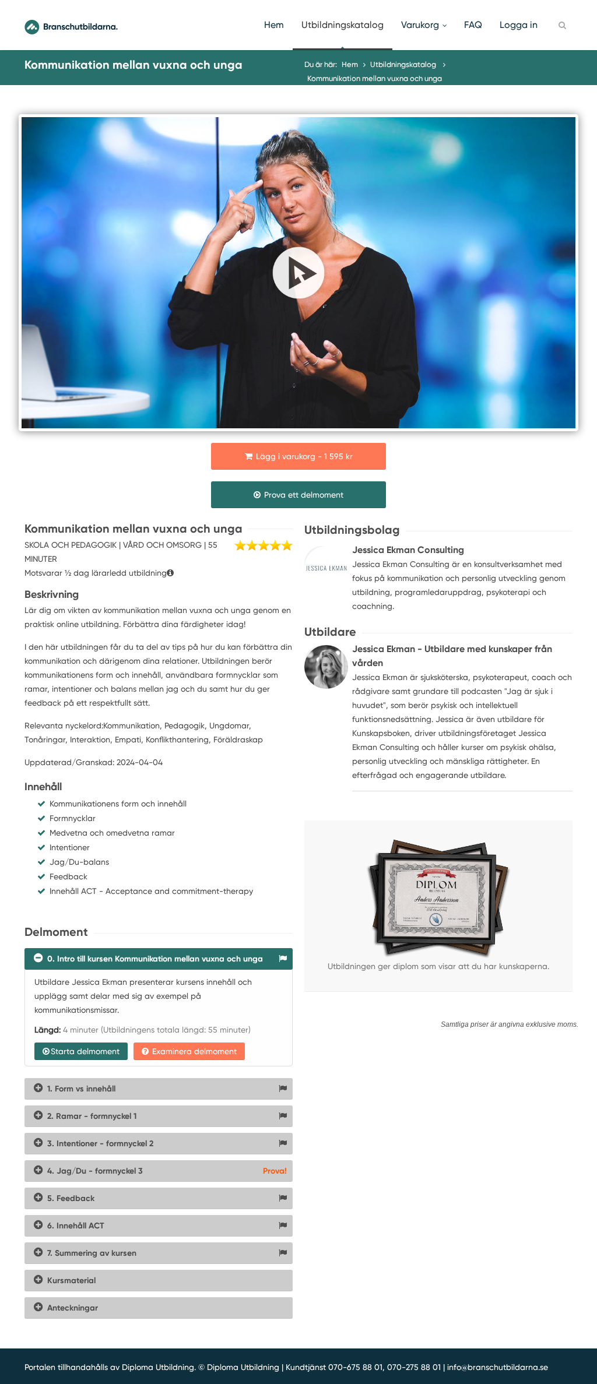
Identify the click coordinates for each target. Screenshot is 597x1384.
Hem (274, 24)
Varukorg (420, 24)
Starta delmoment (85, 1051)
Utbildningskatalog (342, 24)
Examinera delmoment (193, 1051)
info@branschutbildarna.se (497, 1367)
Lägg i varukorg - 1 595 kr (303, 456)
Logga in (519, 24)
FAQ (473, 24)
